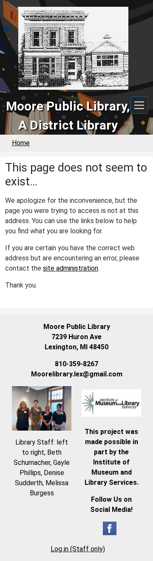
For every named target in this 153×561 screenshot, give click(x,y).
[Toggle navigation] (139, 105)
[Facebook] (109, 528)
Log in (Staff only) (78, 549)
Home (21, 143)
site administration (70, 268)
